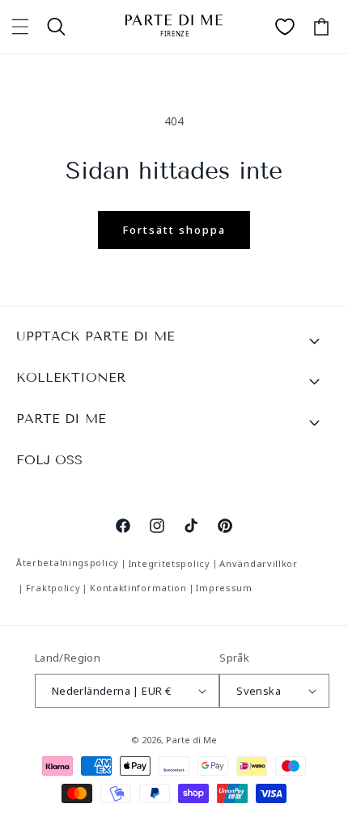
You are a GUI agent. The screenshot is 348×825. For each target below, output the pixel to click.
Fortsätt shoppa (174, 229)
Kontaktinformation (138, 588)
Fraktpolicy (53, 588)
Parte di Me (191, 740)
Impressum (224, 588)
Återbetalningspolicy (67, 562)
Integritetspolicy (169, 563)
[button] (20, 26)
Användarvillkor (258, 563)
